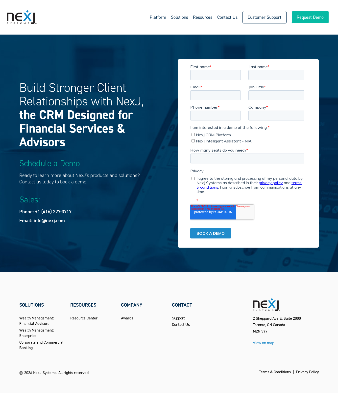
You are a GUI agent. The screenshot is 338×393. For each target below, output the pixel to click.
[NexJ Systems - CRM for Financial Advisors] (22, 17)
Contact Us (181, 324)
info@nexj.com (49, 220)
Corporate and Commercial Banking (41, 345)
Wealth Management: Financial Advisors (36, 320)
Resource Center (83, 318)
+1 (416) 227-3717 (53, 211)
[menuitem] (158, 17)
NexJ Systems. (45, 372)
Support (178, 318)
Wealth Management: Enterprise (36, 333)
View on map (263, 342)
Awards (127, 318)
